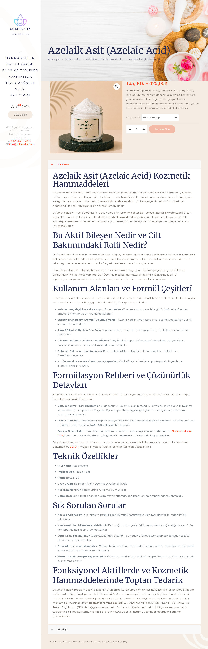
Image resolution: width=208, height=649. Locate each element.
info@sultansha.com (21, 144)
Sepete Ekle (162, 129)
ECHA (73, 446)
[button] (116, 86)
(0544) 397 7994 (21, 140)
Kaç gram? (133, 117)
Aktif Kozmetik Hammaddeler (104, 59)
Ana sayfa (54, 59)
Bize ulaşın (20, 114)
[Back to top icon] (192, 642)
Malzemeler (72, 59)
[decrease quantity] (130, 129)
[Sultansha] (20, 24)
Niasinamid (179, 431)
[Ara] (20, 52)
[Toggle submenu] (37, 83)
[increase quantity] (144, 129)
